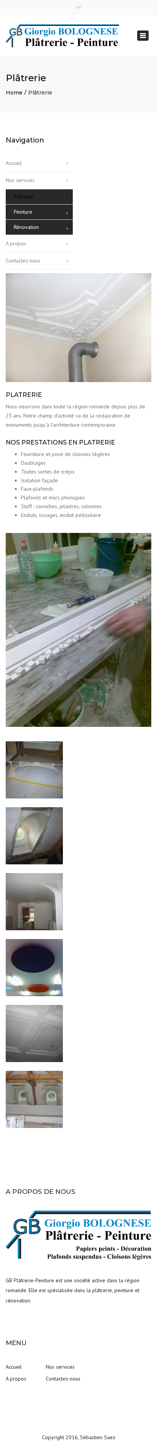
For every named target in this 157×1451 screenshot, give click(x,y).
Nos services (20, 180)
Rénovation (26, 227)
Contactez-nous (23, 260)
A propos (16, 243)
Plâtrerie (24, 196)
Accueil (14, 163)
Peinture (23, 211)
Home (14, 92)
